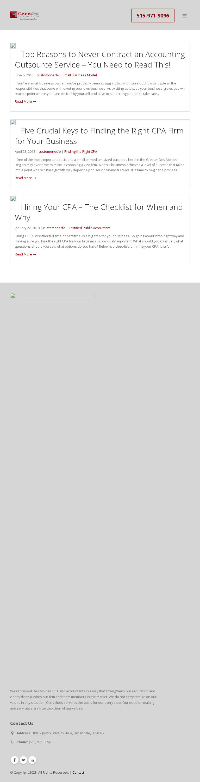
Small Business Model (80, 75)
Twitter (23, 760)
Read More (24, 101)
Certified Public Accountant (89, 228)
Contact (78, 772)
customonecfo (48, 75)
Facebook (14, 760)
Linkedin (32, 760)
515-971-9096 (153, 15)
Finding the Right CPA (80, 151)
